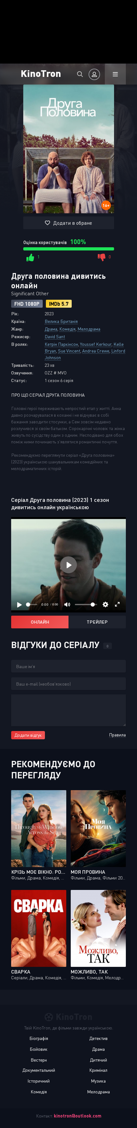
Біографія (38, 1038)
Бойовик (38, 1049)
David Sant (55, 336)
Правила (117, 734)
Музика (98, 1081)
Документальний (38, 1070)
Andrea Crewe (95, 350)
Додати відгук (28, 735)
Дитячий (98, 1060)
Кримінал (98, 1070)
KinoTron (41, 73)
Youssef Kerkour (96, 344)
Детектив (98, 1038)
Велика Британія (61, 321)
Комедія (67, 329)
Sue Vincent (69, 350)
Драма (51, 329)
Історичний (38, 1081)
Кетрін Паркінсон (61, 344)
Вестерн (39, 1060)
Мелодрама (88, 329)
